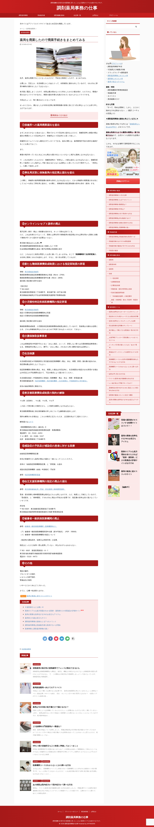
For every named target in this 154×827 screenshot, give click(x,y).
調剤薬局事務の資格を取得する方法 (120, 223)
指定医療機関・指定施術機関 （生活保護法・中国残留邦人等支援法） (61, 381)
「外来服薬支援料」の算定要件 (121, 296)
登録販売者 (41, 15)
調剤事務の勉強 (115, 190)
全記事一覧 (77, 15)
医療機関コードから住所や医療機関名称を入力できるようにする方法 (123, 360)
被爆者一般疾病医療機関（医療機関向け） (41, 526)
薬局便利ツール (115, 307)
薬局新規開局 (26, 649)
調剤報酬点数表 (59, 15)
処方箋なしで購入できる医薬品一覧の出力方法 (123, 331)
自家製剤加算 (115, 282)
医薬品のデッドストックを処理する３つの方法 (123, 353)
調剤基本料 (112, 264)
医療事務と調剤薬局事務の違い (37, 629)
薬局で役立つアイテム (116, 82)
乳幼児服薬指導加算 (117, 292)
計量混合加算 (115, 285)
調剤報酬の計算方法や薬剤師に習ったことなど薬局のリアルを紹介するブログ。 (77, 821)
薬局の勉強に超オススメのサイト (39, 596)
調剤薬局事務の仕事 (77, 8)
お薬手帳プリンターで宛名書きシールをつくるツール (123, 339)
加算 (110, 273)
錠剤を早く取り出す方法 (117, 374)
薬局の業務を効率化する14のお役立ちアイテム (43, 614)
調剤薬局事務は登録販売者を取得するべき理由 (42, 625)
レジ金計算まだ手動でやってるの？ (120, 383)
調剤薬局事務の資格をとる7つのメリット (40, 621)
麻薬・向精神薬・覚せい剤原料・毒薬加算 (124, 301)
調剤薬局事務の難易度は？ (118, 204)
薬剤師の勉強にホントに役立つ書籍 (120, 395)
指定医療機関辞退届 (32, 475)
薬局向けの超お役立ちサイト (36, 618)
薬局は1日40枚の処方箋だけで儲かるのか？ (51, 707)
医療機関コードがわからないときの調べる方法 (52, 765)
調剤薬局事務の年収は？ (117, 209)
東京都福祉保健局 (31, 272)
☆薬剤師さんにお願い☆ (34, 607)
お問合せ (95, 15)
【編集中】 (125, 487)
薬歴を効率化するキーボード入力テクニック (123, 312)
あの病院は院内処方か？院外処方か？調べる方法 (52, 784)
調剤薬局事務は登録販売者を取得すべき (122, 237)
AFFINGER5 (91, 824)
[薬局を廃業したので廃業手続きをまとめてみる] (62, 638)
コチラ (30, 422)
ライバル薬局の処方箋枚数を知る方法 (121, 378)
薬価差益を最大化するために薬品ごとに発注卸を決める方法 (123, 389)
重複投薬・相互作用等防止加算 (121, 289)
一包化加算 (115, 278)
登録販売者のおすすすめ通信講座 (120, 241)
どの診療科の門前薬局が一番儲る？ (47, 726)
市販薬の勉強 (113, 250)
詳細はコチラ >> (123, 181)
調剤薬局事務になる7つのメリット (120, 200)
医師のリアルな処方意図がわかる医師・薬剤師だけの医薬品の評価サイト (53, 611)
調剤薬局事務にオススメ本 (118, 76)
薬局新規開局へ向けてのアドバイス (47, 687)
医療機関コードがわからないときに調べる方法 (123, 368)
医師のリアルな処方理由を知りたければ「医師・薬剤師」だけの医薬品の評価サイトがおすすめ (129, 457)
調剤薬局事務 (23, 15)
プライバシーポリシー (71, 811)
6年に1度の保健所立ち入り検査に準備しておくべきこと (55, 746)
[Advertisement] (59, 203)
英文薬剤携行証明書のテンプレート (120, 325)
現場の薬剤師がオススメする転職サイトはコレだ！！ (129, 423)
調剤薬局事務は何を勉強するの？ (120, 218)
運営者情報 (84, 811)
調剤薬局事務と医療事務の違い (119, 227)
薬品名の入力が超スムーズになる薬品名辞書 (123, 316)
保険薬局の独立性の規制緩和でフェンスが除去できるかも (56, 668)
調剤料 (111, 260)
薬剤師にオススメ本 (115, 79)
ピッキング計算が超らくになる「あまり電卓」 (123, 346)
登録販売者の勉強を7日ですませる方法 (122, 246)
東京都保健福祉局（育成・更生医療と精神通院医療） (45, 489)
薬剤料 (111, 269)
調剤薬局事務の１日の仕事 (118, 195)
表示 (65, 115)
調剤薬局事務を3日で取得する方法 (120, 213)
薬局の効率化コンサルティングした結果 (122, 321)
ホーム (60, 811)
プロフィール (113, 15)
